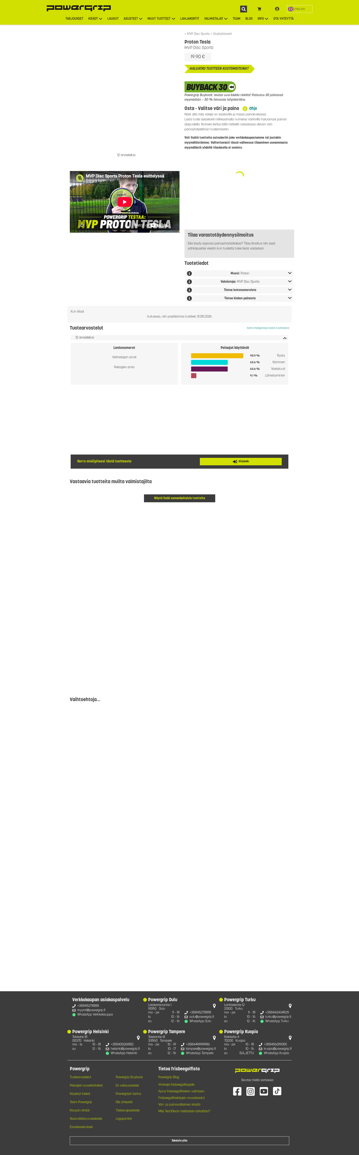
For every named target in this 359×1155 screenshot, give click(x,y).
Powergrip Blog (168, 1077)
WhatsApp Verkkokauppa (95, 1014)
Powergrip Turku (240, 1000)
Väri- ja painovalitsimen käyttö (179, 1104)
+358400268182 (122, 1044)
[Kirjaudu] (277, 9)
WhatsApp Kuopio (276, 1053)
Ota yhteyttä (283, 19)
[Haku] (243, 9)
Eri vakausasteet (127, 1085)
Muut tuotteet (159, 19)
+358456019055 (275, 1044)
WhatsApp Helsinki (124, 1053)
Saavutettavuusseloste (86, 1119)
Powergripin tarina (128, 1094)
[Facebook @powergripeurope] (237, 1091)
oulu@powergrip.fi (201, 1017)
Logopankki (124, 1119)
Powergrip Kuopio (241, 1032)
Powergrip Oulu (162, 1000)
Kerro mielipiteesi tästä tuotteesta (268, 328)
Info (261, 19)
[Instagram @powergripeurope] (250, 1091)
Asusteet (131, 19)
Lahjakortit (189, 19)
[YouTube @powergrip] (264, 1091)
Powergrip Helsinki (90, 1032)
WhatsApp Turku (277, 1021)
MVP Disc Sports (198, 34)
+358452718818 (88, 1006)
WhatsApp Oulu (200, 1021)
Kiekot (93, 19)
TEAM (236, 19)
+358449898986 (198, 1044)
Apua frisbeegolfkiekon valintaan (181, 1091)
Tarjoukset (74, 19)
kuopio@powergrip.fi (278, 1049)
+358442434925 (277, 1012)
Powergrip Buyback (129, 1077)
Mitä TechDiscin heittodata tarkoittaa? (184, 1111)
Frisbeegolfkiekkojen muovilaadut (181, 1098)
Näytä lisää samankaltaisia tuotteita (179, 498)
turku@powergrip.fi (278, 1017)
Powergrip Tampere (166, 1032)
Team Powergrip (81, 1102)
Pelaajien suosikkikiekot (86, 1085)
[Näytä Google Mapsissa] (214, 1006)
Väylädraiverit (222, 34)
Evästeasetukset (81, 1127)
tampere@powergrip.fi (201, 1049)
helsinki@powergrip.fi (125, 1049)
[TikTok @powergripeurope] (277, 1091)
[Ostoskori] (259, 9)
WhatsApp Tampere (199, 1053)
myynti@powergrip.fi (91, 1010)
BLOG (249, 19)
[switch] (299, 9)
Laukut (113, 19)
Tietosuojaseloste (128, 1110)
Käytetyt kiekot (80, 1094)
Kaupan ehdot (80, 1110)
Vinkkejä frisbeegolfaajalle (176, 1085)
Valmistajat (213, 19)
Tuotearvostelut (80, 1077)
